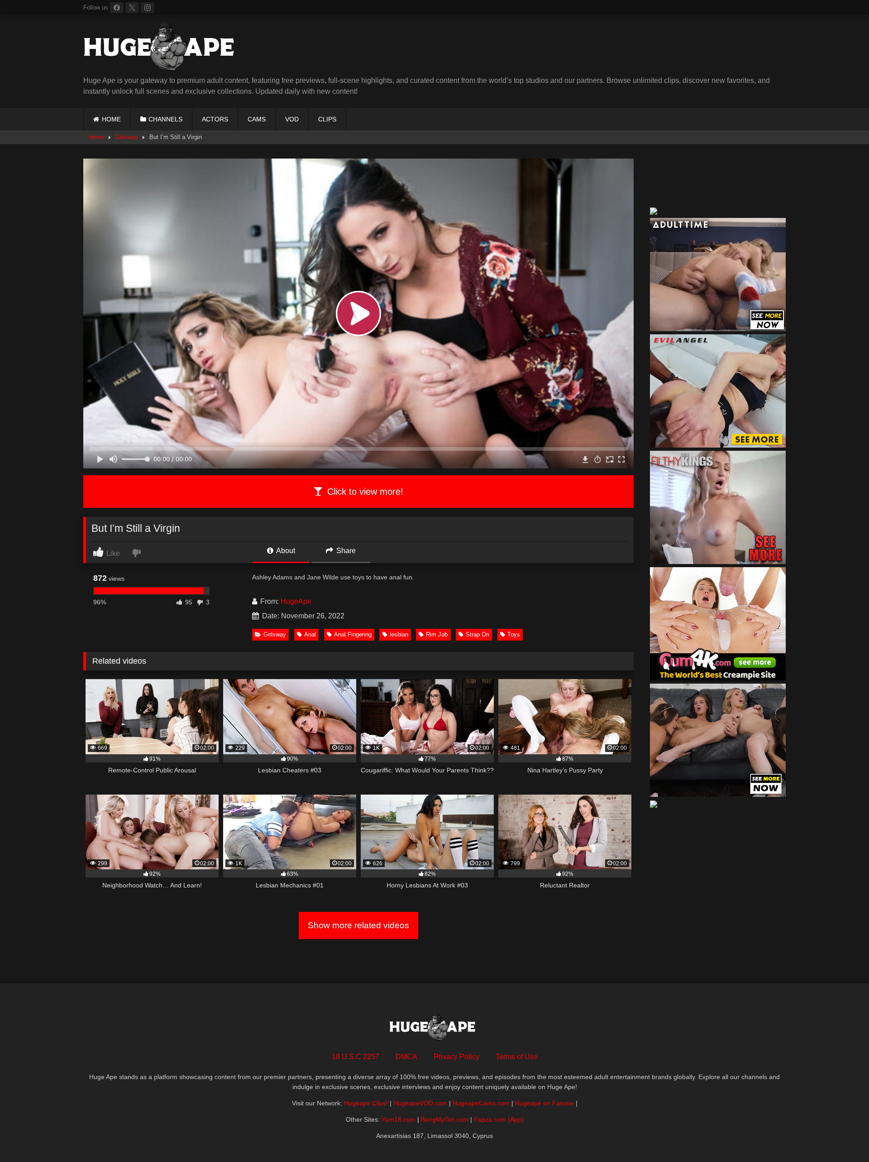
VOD (292, 119)
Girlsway (126, 137)
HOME (111, 119)
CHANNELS (165, 119)
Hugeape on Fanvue (544, 1103)
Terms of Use (517, 1057)
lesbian (399, 634)
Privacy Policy (456, 1057)
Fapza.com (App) (499, 1119)
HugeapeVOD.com (420, 1103)
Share (345, 550)
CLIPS (327, 119)
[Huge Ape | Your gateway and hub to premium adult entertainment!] (162, 48)
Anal (310, 634)
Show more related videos (358, 925)
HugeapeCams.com (481, 1103)
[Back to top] (841, 1135)
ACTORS (215, 119)
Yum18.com (398, 1119)
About (285, 550)
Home (96, 137)
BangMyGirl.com (444, 1119)
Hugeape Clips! (366, 1103)
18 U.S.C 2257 (355, 1057)
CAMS (257, 119)
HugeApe (296, 601)
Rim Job (437, 634)
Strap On (477, 634)
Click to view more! (364, 492)
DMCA (406, 1057)
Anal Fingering (353, 634)
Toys (513, 634)
